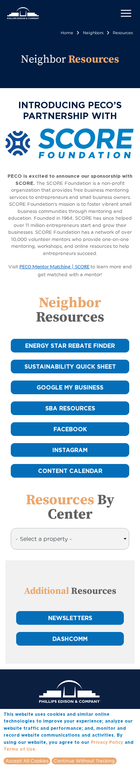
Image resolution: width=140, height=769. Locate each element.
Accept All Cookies (26, 760)
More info (49, 748)
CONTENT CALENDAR (70, 471)
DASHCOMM (70, 639)
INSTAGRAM (70, 450)
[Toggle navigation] (126, 13)
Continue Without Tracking (84, 760)
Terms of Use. (20, 749)
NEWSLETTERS (70, 618)
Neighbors (93, 32)
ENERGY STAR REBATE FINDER (70, 345)
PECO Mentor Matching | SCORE (54, 267)
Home (67, 32)
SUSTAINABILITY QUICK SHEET (70, 366)
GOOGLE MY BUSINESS (70, 387)
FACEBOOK (70, 429)
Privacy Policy (107, 742)
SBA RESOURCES (70, 408)
